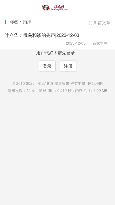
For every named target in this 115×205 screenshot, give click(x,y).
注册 (68, 66)
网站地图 (95, 83)
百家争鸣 (98, 42)
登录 (47, 66)
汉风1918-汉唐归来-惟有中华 (57, 7)
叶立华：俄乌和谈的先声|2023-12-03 (42, 35)
